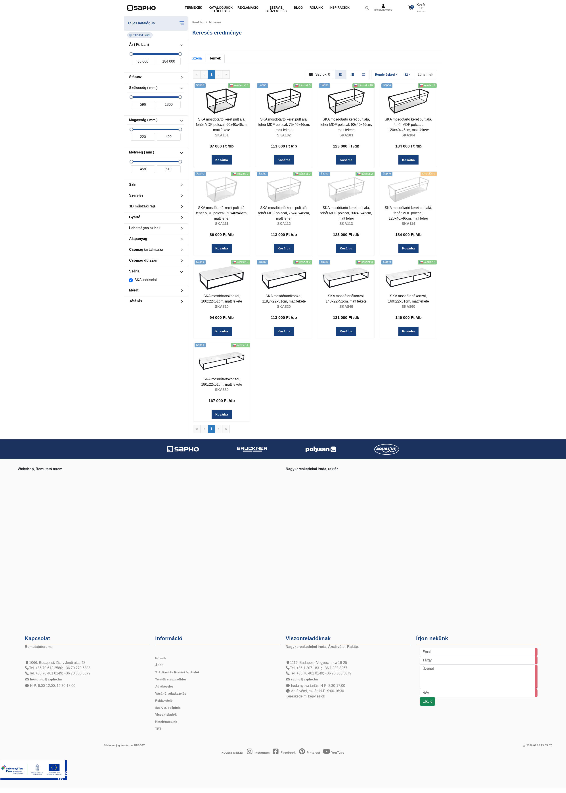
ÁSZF (159, 665)
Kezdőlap (198, 22)
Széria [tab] (197, 58)
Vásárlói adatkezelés (170, 693)
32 (406, 74)
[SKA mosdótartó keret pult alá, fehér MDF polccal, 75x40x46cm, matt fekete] (284, 101)
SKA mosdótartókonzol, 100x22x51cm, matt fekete (221, 298)
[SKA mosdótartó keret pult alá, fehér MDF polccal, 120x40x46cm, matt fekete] (408, 101)
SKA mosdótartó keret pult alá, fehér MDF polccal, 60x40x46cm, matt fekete (221, 124)
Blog (298, 7)
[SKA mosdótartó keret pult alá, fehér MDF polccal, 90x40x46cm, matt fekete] (346, 101)
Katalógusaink (166, 721)
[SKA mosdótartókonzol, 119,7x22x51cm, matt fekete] (284, 277)
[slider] (131, 54)
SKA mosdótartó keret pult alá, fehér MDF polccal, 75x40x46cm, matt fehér (284, 213)
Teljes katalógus (141, 23)
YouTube (337, 752)
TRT (158, 728)
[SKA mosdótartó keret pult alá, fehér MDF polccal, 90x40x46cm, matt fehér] (346, 189)
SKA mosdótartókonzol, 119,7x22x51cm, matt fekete (284, 298)
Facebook (288, 752)
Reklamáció (247, 7)
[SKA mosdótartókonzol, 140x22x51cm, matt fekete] (346, 277)
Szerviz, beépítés (168, 707)
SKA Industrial (145, 280)
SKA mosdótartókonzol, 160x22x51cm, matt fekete (408, 298)
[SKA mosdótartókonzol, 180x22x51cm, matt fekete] (222, 360)
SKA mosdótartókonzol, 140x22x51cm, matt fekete (346, 298)
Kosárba (221, 160)
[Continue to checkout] (428, 8)
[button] (140, 35)
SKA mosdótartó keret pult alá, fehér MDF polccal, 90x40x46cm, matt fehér (346, 213)
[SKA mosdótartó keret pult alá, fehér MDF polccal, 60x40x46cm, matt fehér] (222, 189)
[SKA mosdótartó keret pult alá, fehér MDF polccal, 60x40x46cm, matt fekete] (222, 101)
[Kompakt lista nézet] (363, 74)
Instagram (262, 752)
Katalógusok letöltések (221, 9)
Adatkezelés (164, 686)
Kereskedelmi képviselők (305, 696)
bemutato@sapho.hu (46, 679)
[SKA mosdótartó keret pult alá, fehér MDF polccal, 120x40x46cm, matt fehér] (408, 189)
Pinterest (313, 752)
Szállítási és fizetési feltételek (177, 672)
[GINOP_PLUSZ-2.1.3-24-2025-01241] (33, 770)
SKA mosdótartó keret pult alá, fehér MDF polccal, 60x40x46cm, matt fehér (221, 213)
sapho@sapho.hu (304, 679)
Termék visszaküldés (171, 679)
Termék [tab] (215, 58)
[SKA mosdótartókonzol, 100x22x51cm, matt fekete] (222, 277)
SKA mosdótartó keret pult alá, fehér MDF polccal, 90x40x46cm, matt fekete (346, 124)
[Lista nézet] (352, 74)
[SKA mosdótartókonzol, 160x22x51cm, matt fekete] (408, 277)
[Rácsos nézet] (340, 74)
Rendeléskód (385, 74)
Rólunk (316, 7)
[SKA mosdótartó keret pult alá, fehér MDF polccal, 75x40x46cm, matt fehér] (284, 189)
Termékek (193, 7)
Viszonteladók (166, 714)
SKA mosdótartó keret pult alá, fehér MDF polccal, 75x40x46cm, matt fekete (284, 124)
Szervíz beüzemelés (276, 9)
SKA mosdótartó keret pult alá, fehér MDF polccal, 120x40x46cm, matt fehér (408, 213)
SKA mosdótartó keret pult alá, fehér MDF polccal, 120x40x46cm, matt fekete (408, 124)
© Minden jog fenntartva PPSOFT (124, 745)
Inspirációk (339, 7)
